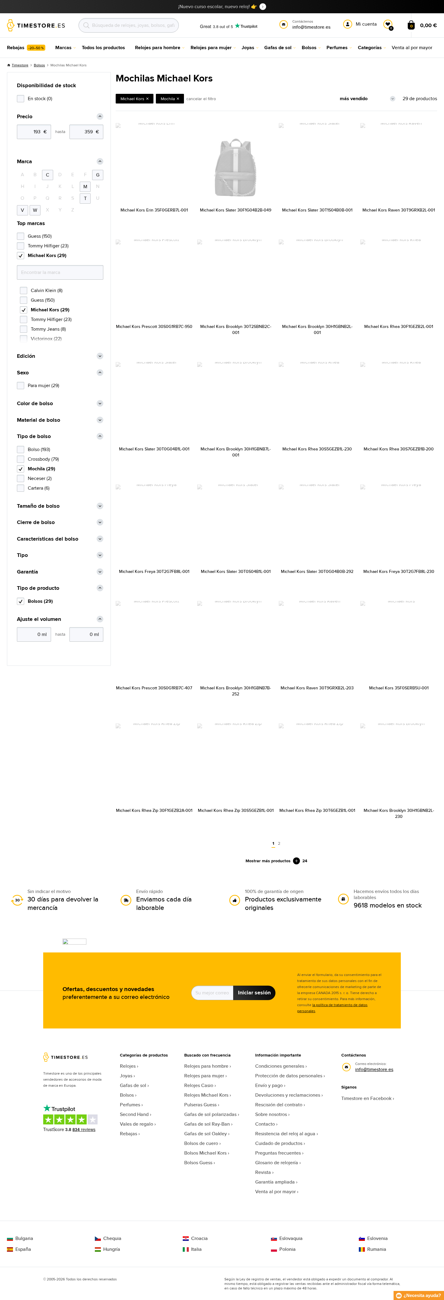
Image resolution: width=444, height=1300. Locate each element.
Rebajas (128, 1133)
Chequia (112, 1238)
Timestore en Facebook (366, 1098)
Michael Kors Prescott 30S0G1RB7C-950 (154, 326)
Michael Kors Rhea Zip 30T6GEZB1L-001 (317, 810)
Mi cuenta (366, 24)
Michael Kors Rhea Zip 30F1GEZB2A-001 (154, 810)
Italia (196, 1249)
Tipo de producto (38, 588)
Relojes (128, 1066)
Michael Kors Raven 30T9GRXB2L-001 (398, 210)
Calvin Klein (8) (47, 290)
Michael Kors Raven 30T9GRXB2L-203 (317, 688)
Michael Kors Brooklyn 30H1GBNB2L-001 (317, 329)
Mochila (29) (41, 468)
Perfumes (130, 1104)
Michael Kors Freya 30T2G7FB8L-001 (154, 571)
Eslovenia (377, 1238)
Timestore (20, 65)
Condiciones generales (279, 1066)
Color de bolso (35, 403)
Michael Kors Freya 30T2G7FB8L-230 (398, 571)
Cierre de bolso (36, 522)
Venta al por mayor (275, 1191)
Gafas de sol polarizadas (210, 1114)
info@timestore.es (374, 1069)
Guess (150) (40, 236)
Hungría (111, 1249)
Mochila (168, 99)
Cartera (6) (39, 488)
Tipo (22, 555)
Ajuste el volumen (39, 619)
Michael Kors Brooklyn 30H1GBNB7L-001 (236, 452)
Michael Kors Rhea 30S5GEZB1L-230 (317, 449)
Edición (26, 356)
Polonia (287, 1249)
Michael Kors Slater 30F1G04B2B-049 (235, 210)
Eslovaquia (291, 1238)
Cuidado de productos (278, 1143)
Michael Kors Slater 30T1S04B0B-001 (317, 210)
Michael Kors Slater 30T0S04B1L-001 (236, 571)
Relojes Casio (198, 1085)
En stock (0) (40, 98)
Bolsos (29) (40, 601)
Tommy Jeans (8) (48, 329)
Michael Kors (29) (47, 255)
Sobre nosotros (271, 1114)
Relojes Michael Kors (206, 1095)
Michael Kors (132, 99)
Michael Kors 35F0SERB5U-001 (399, 688)
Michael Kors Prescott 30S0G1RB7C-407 (154, 688)
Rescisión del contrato (278, 1104)
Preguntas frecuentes (278, 1152)
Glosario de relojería (276, 1162)
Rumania (376, 1249)
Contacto (265, 1123)
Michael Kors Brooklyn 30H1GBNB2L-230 (399, 813)
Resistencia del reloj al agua (285, 1133)
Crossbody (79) (43, 459)
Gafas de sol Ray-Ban (207, 1123)
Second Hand (134, 1114)
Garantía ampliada (275, 1181)
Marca (24, 161)
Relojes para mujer (204, 1075)
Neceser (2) (40, 478)
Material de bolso (38, 420)
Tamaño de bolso (38, 506)
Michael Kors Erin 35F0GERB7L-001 (154, 210)
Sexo (23, 372)
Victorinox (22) (46, 338)
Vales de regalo (136, 1123)
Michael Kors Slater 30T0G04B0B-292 (317, 571)
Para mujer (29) (43, 385)
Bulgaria (24, 1238)
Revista (263, 1172)
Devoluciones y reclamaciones (287, 1095)
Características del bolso (47, 539)
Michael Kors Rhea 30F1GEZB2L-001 (398, 326)
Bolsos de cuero (201, 1143)
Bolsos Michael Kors (205, 1152)
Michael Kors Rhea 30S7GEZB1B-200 (399, 449)
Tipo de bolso (34, 436)
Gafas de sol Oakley (205, 1133)
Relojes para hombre (206, 1066)
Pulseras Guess (200, 1104)
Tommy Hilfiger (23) (48, 245)
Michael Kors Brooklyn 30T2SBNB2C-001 (235, 329)
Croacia (199, 1238)
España (23, 1249)
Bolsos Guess (198, 1162)
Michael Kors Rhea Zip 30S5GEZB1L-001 (236, 810)
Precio (24, 116)
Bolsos (39, 65)
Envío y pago (269, 1085)
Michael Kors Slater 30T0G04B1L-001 (154, 449)
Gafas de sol (133, 1085)
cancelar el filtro (201, 98)
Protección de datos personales (288, 1075)
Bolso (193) (39, 449)
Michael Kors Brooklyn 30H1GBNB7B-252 (235, 691)
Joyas (126, 1075)
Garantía (27, 571)
